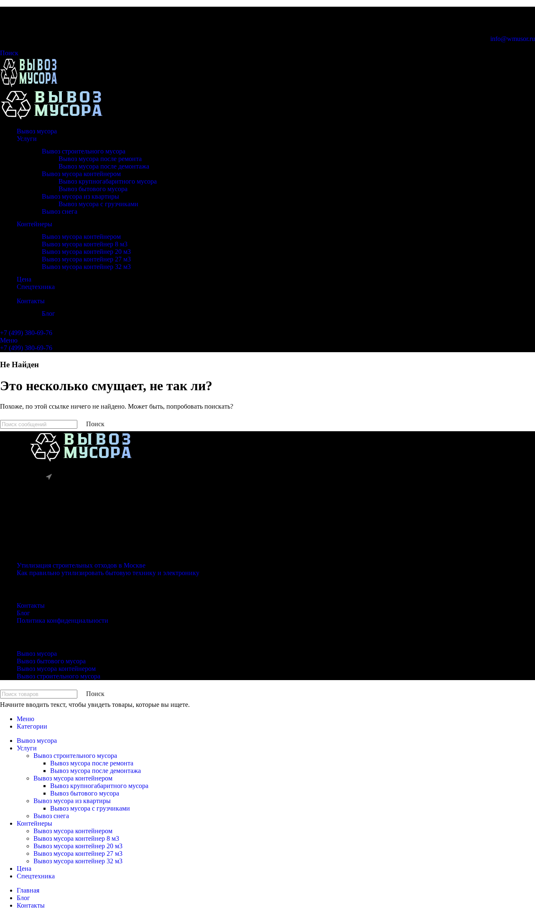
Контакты (31, 605)
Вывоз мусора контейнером (81, 173)
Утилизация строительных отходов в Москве (81, 565)
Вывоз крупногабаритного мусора (108, 181)
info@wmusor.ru (512, 38)
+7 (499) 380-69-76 (26, 332)
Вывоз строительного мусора (83, 151)
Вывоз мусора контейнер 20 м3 (86, 251)
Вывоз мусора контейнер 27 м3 (86, 259)
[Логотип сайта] (29, 84)
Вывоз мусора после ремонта (100, 158)
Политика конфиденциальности (62, 620)
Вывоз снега (59, 211)
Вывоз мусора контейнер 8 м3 (84, 244)
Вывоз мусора (37, 653)
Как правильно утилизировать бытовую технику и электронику (108, 572)
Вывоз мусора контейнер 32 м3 (86, 266)
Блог (48, 313)
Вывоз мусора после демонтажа (104, 166)
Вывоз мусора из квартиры (80, 196)
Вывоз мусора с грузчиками (98, 203)
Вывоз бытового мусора (93, 188)
